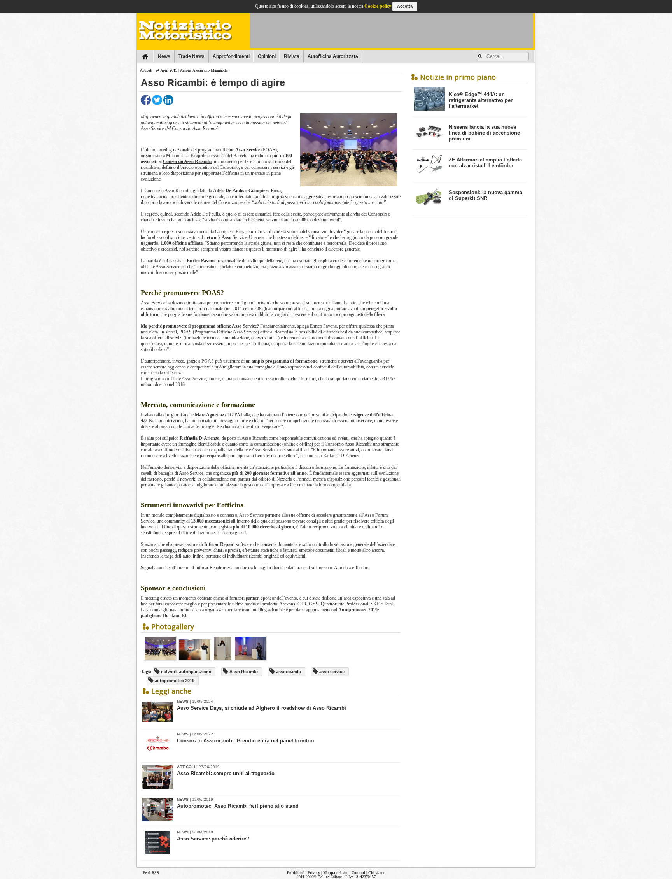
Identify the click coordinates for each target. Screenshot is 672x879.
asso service (331, 671)
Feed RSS (151, 872)
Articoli (146, 70)
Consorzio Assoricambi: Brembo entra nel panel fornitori (245, 741)
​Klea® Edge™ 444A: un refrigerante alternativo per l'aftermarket (481, 100)
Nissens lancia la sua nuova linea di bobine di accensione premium (484, 133)
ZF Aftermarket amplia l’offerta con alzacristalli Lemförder (485, 162)
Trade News (191, 56)
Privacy (314, 872)
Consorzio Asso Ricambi (187, 161)
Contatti (358, 872)
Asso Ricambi (243, 671)
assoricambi (288, 671)
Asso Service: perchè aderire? (213, 839)
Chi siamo (376, 872)
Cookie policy (377, 6)
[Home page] (145, 56)
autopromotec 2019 (174, 680)
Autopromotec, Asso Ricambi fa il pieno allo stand (238, 806)
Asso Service (247, 150)
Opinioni (267, 56)
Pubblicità (295, 872)
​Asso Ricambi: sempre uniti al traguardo (226, 773)
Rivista (291, 56)
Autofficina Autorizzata (333, 56)
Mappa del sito (335, 872)
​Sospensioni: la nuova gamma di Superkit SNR (485, 195)
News (164, 56)
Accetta (405, 6)
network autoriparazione (185, 671)
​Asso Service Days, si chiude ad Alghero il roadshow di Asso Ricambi (261, 708)
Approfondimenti (231, 56)
